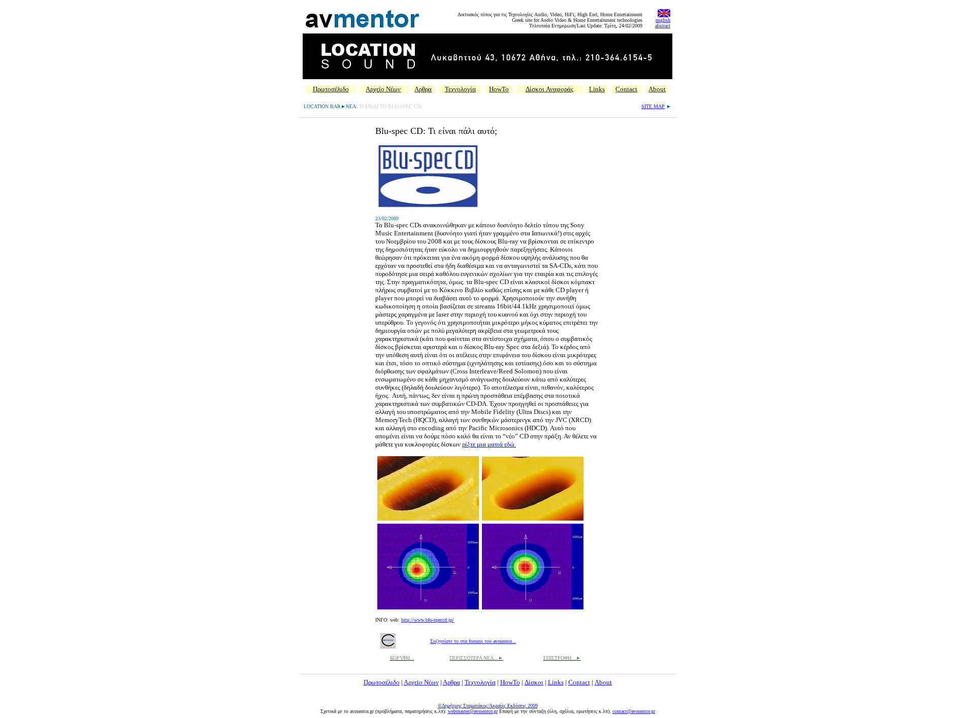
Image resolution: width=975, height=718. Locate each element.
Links (556, 682)
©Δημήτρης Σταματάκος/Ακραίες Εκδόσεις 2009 (488, 705)
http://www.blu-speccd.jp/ (427, 620)
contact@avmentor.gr (633, 711)
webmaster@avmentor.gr (473, 711)
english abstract (662, 22)
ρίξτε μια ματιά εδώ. (489, 444)
